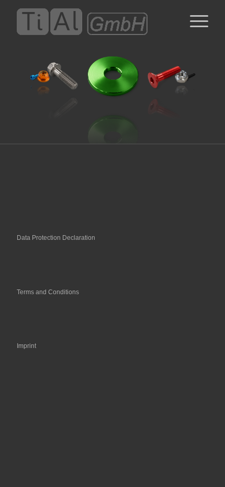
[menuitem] (193, 21)
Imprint (26, 346)
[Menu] (193, 21)
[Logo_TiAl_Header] (93, 21)
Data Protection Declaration (56, 237)
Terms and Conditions (48, 292)
